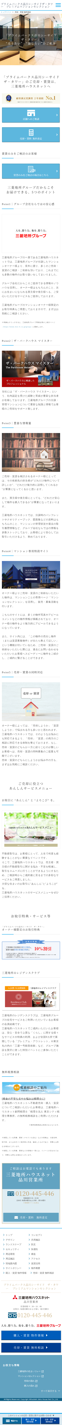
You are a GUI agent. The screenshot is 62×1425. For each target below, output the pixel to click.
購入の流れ (29, 1386)
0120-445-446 (35, 1193)
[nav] (57, 5)
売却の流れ (29, 1381)
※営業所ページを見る (31, 1203)
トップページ (6, 12)
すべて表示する (49, 1391)
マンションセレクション (29, 1376)
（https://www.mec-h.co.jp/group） (17, 327)
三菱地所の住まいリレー (29, 1371)
